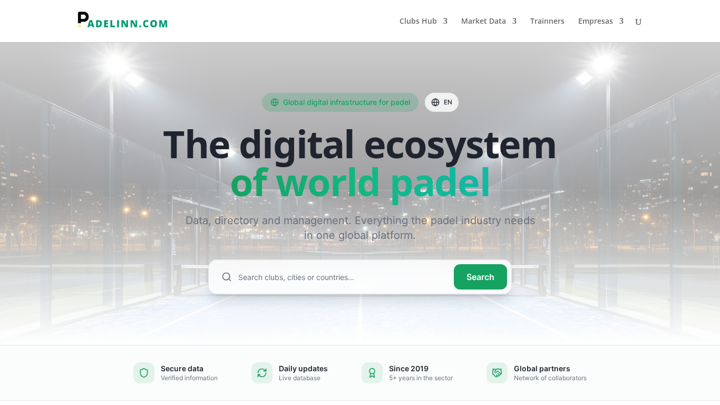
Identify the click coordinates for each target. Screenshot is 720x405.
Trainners (547, 21)
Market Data (483, 21)
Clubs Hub (418, 21)
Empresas (595, 21)
